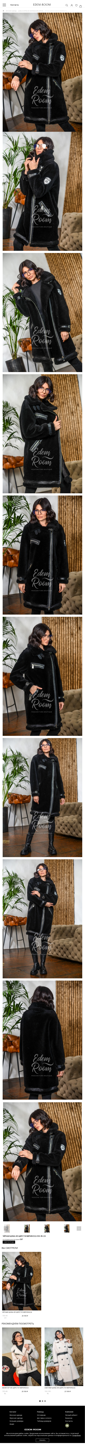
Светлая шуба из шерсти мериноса (60, 1388)
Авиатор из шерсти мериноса (15, 1388)
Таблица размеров (44, 1421)
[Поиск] (66, 6)
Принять (42, 1440)
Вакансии (68, 1418)
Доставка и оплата (44, 1418)
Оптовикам (41, 1415)
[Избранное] (75, 6)
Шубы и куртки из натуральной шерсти (30, 11)
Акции (12, 1424)
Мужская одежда (16, 1418)
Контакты (69, 1421)
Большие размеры (16, 1421)
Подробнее (76, 1435)
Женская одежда (11, 11)
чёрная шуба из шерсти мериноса (17, 1312)
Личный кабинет (71, 1415)
